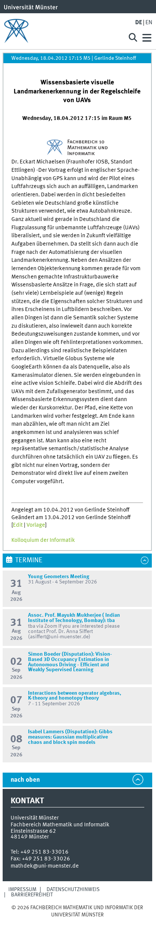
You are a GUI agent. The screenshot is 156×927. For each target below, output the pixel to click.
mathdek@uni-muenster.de (45, 866)
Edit (18, 525)
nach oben (25, 780)
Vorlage (36, 525)
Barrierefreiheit (32, 894)
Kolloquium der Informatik (43, 540)
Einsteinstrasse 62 (33, 831)
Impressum (22, 889)
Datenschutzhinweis (73, 889)
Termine (28, 560)
